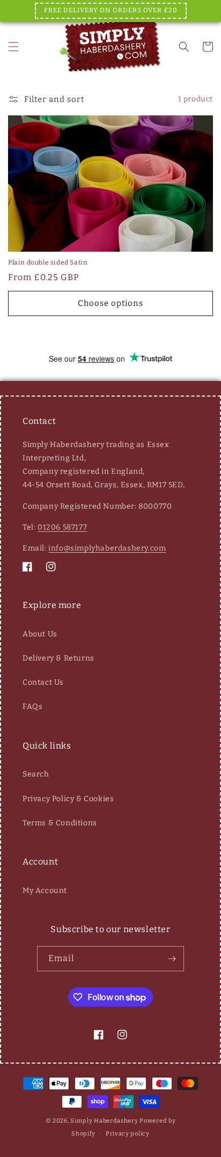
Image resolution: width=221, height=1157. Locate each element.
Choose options (110, 303)
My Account (45, 890)
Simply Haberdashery (104, 1120)
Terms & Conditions (60, 823)
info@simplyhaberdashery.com (107, 548)
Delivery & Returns (58, 658)
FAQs (32, 706)
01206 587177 (62, 527)
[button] (13, 46)
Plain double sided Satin (47, 262)
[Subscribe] (171, 958)
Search (36, 774)
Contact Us (43, 682)
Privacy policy (128, 1133)
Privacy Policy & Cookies (68, 798)
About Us (40, 634)
